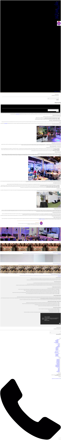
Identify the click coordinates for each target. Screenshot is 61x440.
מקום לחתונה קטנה (57, 365)
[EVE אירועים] (59, 25)
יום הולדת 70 (57, 11)
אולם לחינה (57, 341)
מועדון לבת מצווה (56, 13)
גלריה (58, 344)
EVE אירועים (58, 367)
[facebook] (59, 28)
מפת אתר (58, 370)
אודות (58, 5)
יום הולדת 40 (57, 9)
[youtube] (30, 89)
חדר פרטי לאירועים (56, 352)
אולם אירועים (58, 1)
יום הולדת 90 (57, 12)
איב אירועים (37, 222)
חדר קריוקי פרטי (56, 14)
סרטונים (58, 7)
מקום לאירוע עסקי (57, 362)
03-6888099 (55, 91)
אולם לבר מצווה (56, 2)
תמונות (58, 369)
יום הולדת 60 (57, 348)
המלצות (58, 368)
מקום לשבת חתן (56, 18)
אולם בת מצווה (56, 3)
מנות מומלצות (58, 8)
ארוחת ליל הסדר (57, 371)
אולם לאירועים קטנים (56, 4)
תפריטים (58, 345)
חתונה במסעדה (56, 17)
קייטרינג (58, 15)
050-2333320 (58, 91)
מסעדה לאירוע (56, 16)
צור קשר (58, 356)
